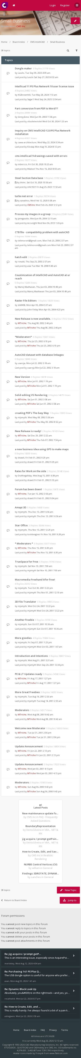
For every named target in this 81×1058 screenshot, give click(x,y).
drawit (21, 457)
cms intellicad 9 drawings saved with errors (41, 156)
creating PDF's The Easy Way (32, 413)
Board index (19, 41)
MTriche (22, 323)
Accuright (32, 223)
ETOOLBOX (10, 1047)
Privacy (53, 1030)
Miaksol (31, 168)
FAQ (43, 1030)
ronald (21, 261)
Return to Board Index (15, 900)
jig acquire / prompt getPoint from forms (40, 839)
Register (65, 5)
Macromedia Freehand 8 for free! (35, 579)
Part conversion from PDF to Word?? (36, 108)
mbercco (22, 164)
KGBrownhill (24, 94)
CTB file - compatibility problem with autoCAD (42, 232)
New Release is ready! (28, 431)
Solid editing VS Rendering (31, 395)
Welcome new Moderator (30, 728)
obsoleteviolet (34, 121)
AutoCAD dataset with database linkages (39, 354)
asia (29, 265)
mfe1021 (31, 186)
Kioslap (30, 146)
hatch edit (21, 257)
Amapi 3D (20, 507)
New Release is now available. (33, 318)
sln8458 (21, 305)
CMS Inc (20, 26)
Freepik (39, 1053)
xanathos (24, 200)
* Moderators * (24, 543)
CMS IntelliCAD (37, 41)
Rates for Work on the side (30, 471)
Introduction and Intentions (31, 656)
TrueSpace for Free (26, 561)
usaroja (21, 363)
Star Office (21, 525)
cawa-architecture (27, 142)
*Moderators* (23, 336)
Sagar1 (30, 99)
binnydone (23, 116)
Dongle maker (23, 68)
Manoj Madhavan (26, 286)
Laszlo (21, 72)
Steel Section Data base (29, 178)
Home (4, 41)
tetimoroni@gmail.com (29, 240)
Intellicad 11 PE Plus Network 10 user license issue (44, 86)
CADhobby (39, 1047)
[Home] (4, 5)
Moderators (22, 710)
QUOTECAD (23, 1047)
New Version (22, 377)
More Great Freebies (27, 692)
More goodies (23, 638)
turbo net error (24, 196)
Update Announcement (29, 746)
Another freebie (24, 619)
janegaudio (23, 218)
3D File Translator (25, 601)
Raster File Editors (26, 300)
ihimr (23, 182)
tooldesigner (33, 534)
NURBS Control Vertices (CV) (40, 864)
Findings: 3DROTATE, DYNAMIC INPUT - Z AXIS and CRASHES (40, 873)
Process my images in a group (32, 214)
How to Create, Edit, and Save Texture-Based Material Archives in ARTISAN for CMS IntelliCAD (40, 851)
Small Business (15, 21)
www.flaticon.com (59, 1053)
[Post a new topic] (75, 20)
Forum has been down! (28, 489)
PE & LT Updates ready (28, 674)
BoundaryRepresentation (40, 826)
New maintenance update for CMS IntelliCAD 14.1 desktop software (40, 813)
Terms (64, 1030)
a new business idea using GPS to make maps (42, 449)
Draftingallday (25, 475)
